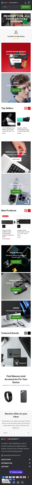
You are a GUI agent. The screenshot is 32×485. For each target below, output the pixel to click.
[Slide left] (25, 108)
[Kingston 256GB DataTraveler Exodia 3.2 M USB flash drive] (23, 119)
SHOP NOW (16, 60)
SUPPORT (5, 467)
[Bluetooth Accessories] (8, 397)
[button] (2, 2)
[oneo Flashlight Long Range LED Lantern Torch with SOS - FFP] (8, 119)
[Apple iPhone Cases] (24, 397)
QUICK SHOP (6, 459)
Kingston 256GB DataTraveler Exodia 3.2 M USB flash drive (23, 129)
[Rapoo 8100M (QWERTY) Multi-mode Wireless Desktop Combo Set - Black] (8, 221)
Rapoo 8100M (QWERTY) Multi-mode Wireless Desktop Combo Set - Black (8, 234)
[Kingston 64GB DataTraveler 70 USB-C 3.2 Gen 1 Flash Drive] (23, 221)
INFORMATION (6, 463)
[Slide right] (29, 108)
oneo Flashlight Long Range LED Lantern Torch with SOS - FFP (8, 129)
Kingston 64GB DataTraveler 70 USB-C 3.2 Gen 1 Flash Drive (23, 233)
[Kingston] (16, 352)
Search (26, 7)
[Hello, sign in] (25, 2)
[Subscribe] (28, 433)
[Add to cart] (3, 124)
